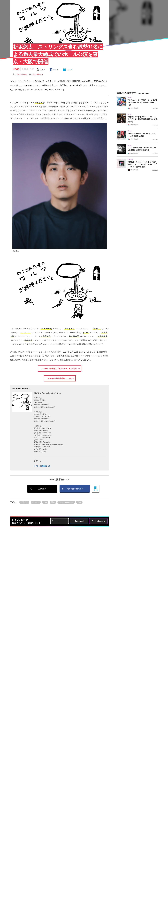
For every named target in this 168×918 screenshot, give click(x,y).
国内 (53, 502)
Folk (79, 502)
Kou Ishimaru (23, 74)
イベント (35, 502)
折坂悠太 (24, 502)
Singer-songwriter (66, 502)
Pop (45, 502)
